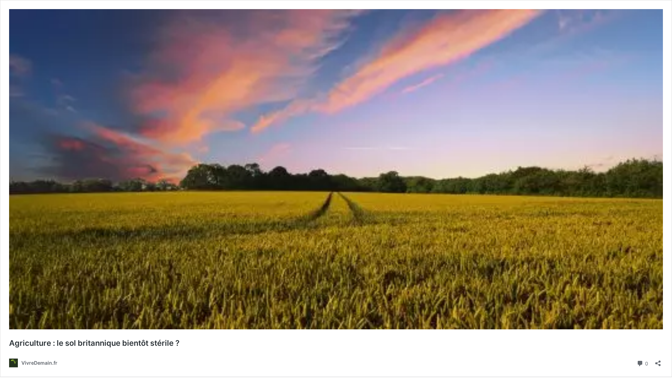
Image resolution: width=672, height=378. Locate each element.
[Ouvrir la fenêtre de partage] (658, 361)
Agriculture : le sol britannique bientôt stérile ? (94, 343)
